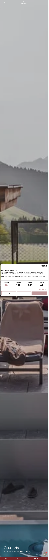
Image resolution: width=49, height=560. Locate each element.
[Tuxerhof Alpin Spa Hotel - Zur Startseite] (24, 2)
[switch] (18, 285)
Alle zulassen (39, 293)
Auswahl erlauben (24, 293)
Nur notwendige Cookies (9, 293)
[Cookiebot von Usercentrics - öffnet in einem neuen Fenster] (41, 266)
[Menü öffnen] (5, 2)
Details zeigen (41, 289)
